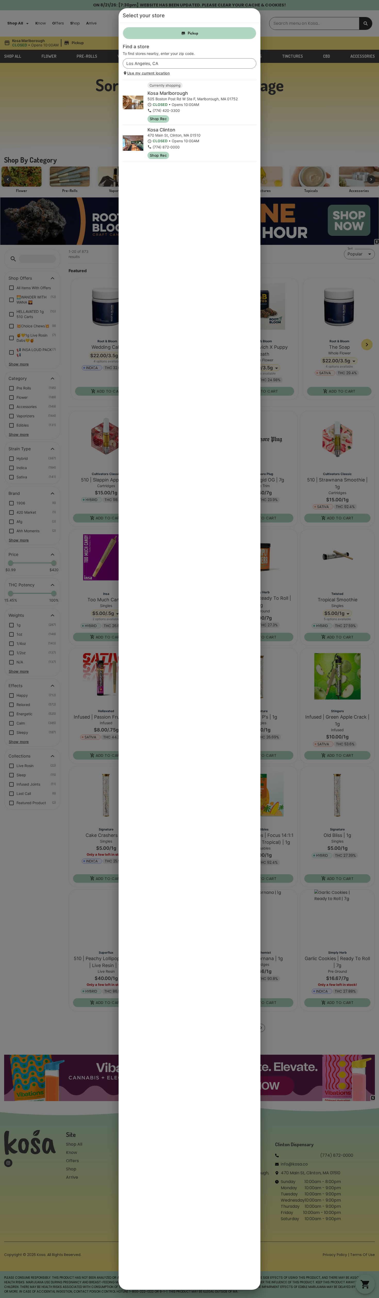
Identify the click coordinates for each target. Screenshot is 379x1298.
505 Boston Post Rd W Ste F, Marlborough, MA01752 (192, 99)
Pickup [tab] (193, 33)
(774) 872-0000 (166, 147)
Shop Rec (158, 119)
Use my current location (148, 73)
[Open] (252, 64)
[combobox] (185, 63)
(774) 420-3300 (166, 110)
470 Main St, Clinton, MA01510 (174, 135)
